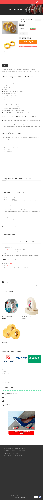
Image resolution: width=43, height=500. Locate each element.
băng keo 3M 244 (9, 285)
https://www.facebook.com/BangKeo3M (17, 205)
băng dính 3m (33, 285)
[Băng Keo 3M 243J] (11, 331)
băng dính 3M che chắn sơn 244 (19, 285)
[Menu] (41, 2)
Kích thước (22, 28)
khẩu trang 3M (16, 142)
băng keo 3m (9, 110)
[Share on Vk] (28, 38)
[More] (3, 298)
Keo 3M (5, 371)
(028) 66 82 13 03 (16, 453)
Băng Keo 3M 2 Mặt (7, 377)
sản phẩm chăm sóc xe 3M (16, 144)
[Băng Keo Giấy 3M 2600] (31, 306)
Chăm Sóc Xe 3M (7, 373)
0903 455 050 (11, 202)
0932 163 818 (9, 207)
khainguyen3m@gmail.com (12, 452)
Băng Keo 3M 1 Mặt (7, 375)
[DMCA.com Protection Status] (21, 459)
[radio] (33, 28)
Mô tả (5, 65)
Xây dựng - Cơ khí (7, 382)
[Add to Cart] (3, 300)
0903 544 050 (22, 46)
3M (6, 137)
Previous (4, 422)
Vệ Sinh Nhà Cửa (7, 380)
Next (38, 359)
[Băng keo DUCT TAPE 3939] (11, 306)
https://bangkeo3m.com (23, 497)
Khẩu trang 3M (6, 378)
